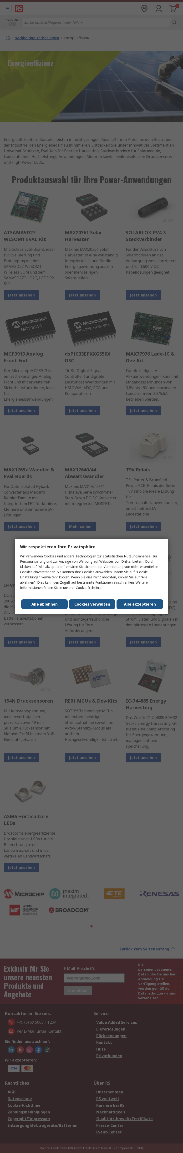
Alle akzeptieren (140, 604)
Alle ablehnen (44, 604)
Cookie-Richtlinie (89, 587)
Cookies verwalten (92, 604)
